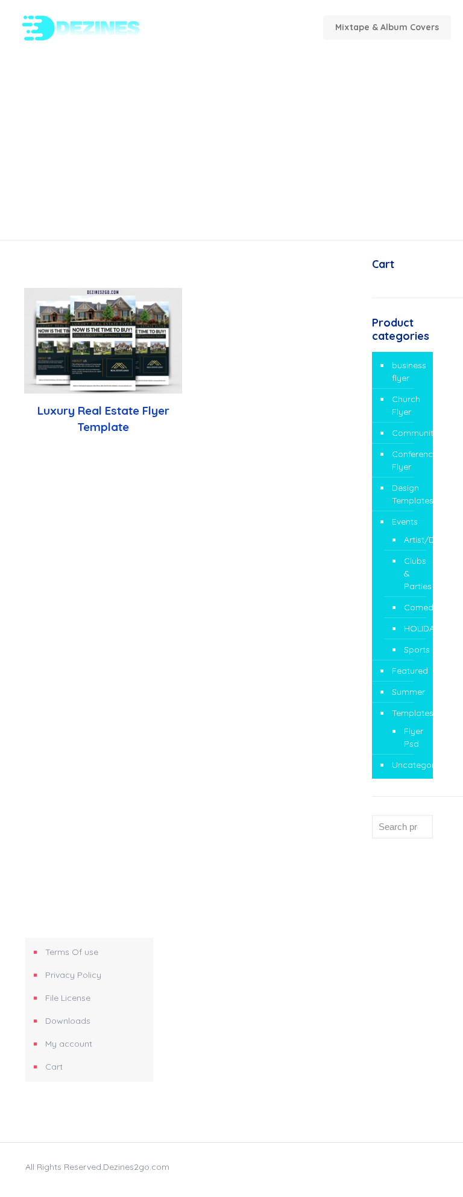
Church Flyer (406, 405)
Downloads (67, 1020)
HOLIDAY (412, 628)
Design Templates (409, 494)
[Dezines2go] (100, 27)
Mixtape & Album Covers (387, 27)
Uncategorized (409, 764)
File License (67, 997)
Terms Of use (71, 951)
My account (68, 1043)
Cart (54, 1066)
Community (409, 432)
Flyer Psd (412, 737)
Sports (412, 649)
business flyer (409, 371)
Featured (409, 670)
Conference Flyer (409, 460)
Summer (408, 691)
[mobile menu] (222, 27)
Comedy (412, 607)
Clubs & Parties (412, 573)
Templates (409, 712)
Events (405, 521)
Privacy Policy (73, 974)
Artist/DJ (412, 539)
